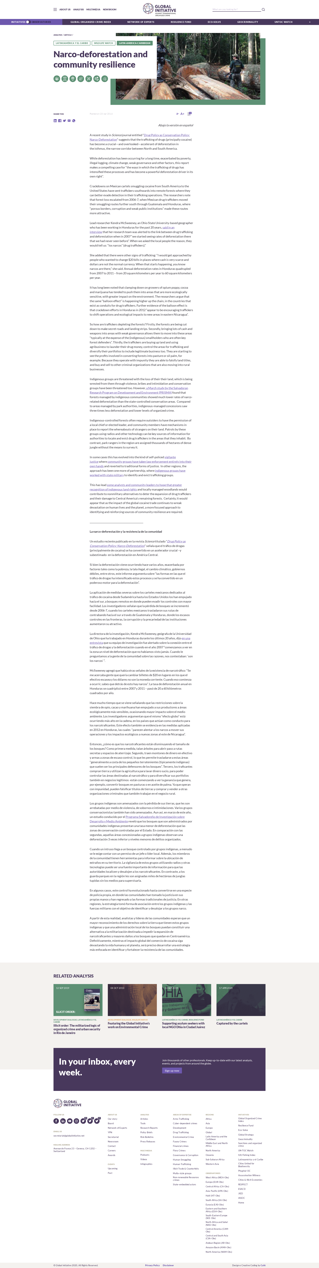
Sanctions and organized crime (250, 1144)
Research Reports (149, 1128)
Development (179, 1128)
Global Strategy (246, 1134)
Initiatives (18, 22)
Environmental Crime (183, 1137)
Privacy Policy (152, 1265)
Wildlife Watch (103, 43)
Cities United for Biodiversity (246, 1164)
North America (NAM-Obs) (219, 1252)
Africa (209, 1119)
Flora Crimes (179, 1150)
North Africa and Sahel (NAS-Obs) (217, 1223)
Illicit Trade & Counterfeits (186, 1168)
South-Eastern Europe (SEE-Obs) (216, 1216)
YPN (110, 1132)
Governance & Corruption (185, 1155)
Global (209, 1132)
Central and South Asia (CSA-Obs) (217, 1237)
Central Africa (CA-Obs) (217, 1186)
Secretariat (113, 1137)
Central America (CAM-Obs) (217, 1230)
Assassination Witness (249, 1175)
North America (213, 1150)
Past (110, 1173)
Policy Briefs (146, 1132)
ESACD (242, 1189)
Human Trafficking (182, 1164)
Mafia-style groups (182, 1173)
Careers (112, 1150)
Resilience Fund (181, 22)
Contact (112, 1146)
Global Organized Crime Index (91, 22)
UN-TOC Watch (245, 1150)
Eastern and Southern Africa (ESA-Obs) (216, 1210)
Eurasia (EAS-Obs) (215, 1204)
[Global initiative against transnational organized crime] (159, 9)
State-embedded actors (184, 1184)
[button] (55, 9)
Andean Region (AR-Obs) (218, 1243)
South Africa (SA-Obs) (216, 1200)
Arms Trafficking (181, 1119)
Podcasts (144, 1154)
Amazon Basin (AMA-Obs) (218, 1247)
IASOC (241, 1198)
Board (111, 1123)
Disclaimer (168, 1265)
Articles (144, 1119)
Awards (111, 1155)
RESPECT (243, 1184)
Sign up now (172, 1070)
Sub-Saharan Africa (215, 1159)
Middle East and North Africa (217, 1144)
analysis (57, 35)
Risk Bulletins (147, 1137)
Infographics (146, 1164)
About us (65, 9)
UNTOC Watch (284, 22)
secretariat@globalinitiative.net (68, 1135)
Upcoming (113, 1168)
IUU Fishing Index (246, 1155)
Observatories (41, 22)
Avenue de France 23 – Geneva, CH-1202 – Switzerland (75, 1149)
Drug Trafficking (181, 1132)
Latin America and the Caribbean (216, 1138)
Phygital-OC (244, 1170)
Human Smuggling (182, 1159)
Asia (208, 1123)
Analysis (78, 9)
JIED (240, 1193)
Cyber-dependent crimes (185, 1123)
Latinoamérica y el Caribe (72, 43)
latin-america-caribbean (135, 43)
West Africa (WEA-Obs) (217, 1177)
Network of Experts (140, 22)
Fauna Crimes (179, 1141)
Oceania (210, 1155)
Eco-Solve (214, 22)
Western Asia (212, 1164)
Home (241, 1202)
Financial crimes (181, 1146)
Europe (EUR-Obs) (215, 1182)
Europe (209, 1128)
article (68, 35)
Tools (143, 1123)
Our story (112, 1119)
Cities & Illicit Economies (250, 1179)
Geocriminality (247, 22)
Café (263, 1265)
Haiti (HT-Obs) (213, 1195)
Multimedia (93, 9)
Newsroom (109, 9)
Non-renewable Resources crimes (186, 1178)
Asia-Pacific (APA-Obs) (217, 1191)
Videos (143, 1159)
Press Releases (147, 1141)
